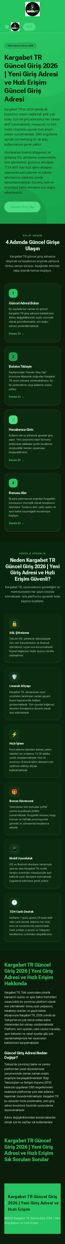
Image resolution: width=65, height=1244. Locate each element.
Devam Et (15, 333)
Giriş (29, 26)
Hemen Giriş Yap (22, 207)
